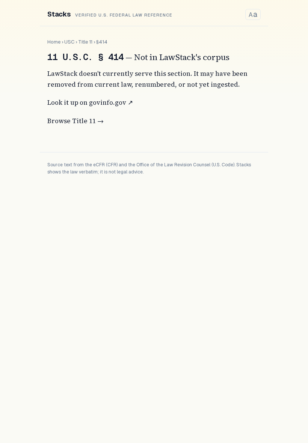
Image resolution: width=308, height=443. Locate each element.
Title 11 (85, 42)
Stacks (59, 14)
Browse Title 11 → (75, 120)
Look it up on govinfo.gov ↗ (90, 102)
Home (53, 42)
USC (69, 42)
